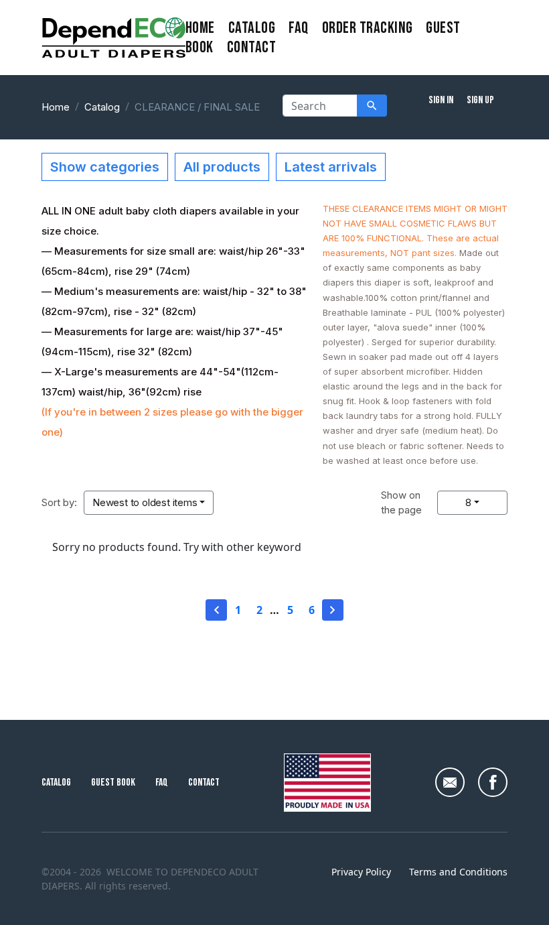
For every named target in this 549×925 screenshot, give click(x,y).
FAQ (298, 28)
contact (251, 47)
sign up (480, 100)
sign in (440, 100)
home (200, 28)
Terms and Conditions (458, 871)
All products (221, 167)
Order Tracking (367, 28)
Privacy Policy (361, 871)
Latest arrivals (331, 167)
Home (56, 107)
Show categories (104, 167)
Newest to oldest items (145, 502)
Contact (204, 782)
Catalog (251, 28)
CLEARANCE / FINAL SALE (197, 107)
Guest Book (113, 782)
